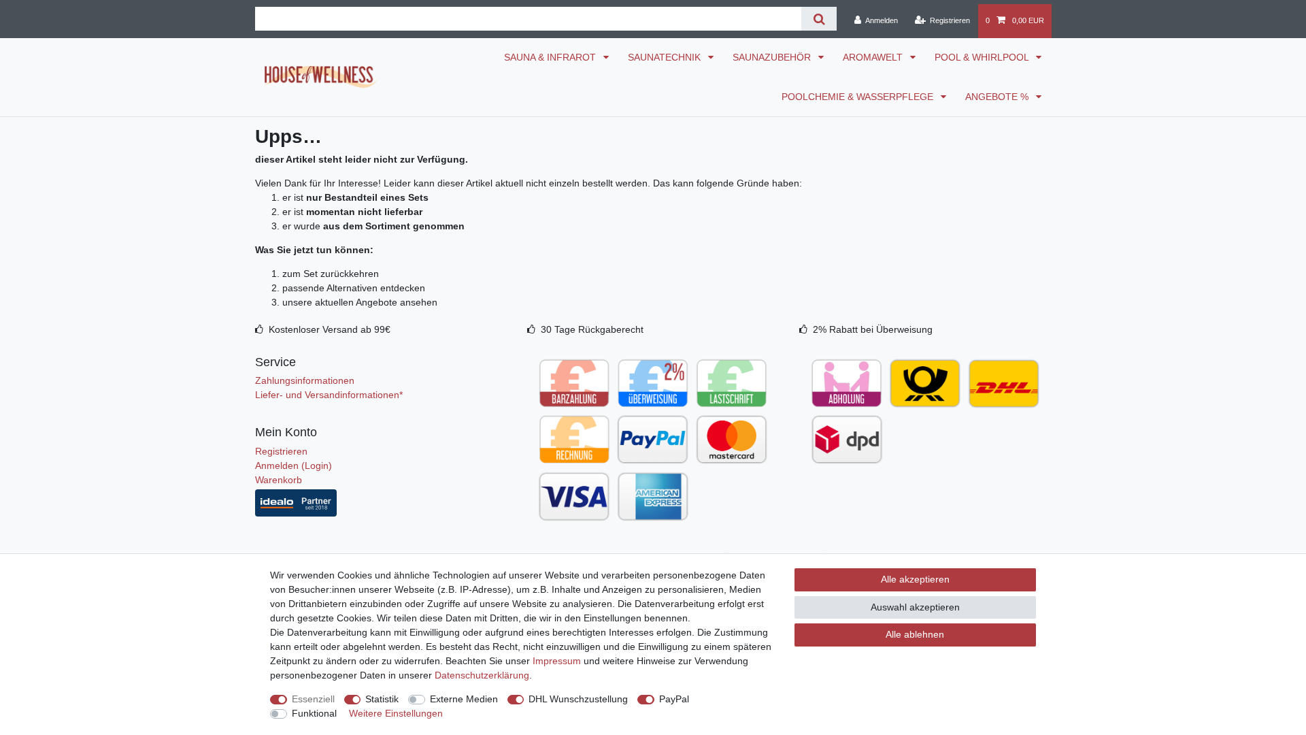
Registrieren (281, 451)
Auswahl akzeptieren (915, 607)
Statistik (382, 698)
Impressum (557, 660)
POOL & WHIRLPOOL (983, 57)
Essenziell (313, 698)
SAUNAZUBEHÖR (773, 57)
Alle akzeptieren (915, 579)
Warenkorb (278, 479)
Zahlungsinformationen (304, 380)
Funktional (314, 713)
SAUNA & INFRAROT (551, 57)
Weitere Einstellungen (396, 713)
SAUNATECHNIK (665, 57)
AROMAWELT (874, 57)
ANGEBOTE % (998, 96)
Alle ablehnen (915, 634)
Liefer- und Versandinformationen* (329, 394)
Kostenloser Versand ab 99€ (329, 329)
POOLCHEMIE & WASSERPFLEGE (859, 96)
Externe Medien (464, 698)
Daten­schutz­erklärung (482, 675)
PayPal (674, 698)
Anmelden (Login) (293, 465)
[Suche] (818, 19)
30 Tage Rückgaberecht (592, 329)
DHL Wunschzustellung (578, 698)
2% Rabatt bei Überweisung (873, 329)
